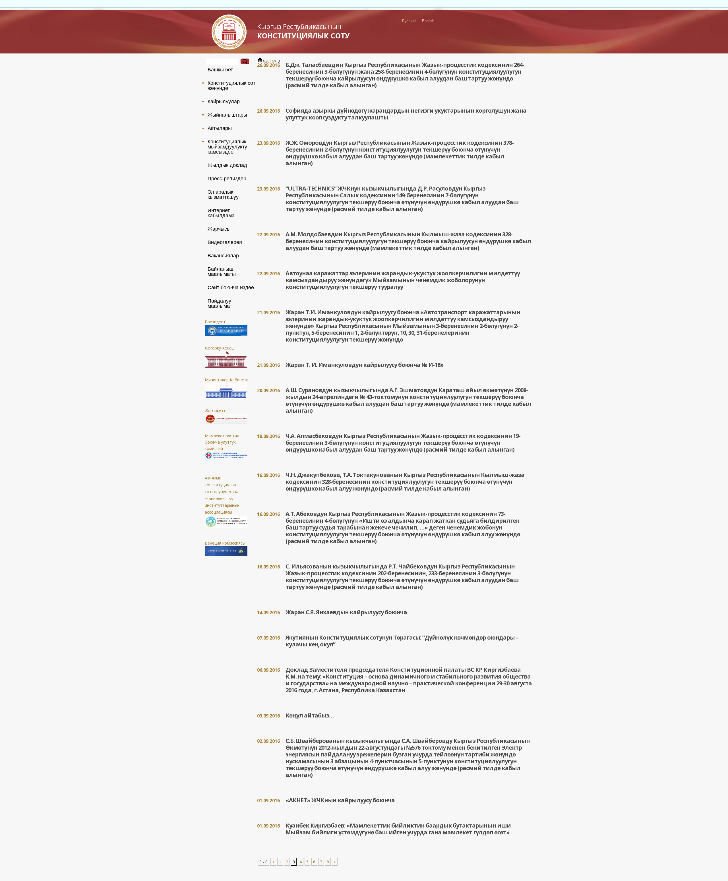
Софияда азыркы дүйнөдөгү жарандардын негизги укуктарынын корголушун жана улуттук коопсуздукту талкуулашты (406, 114)
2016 (269, 61)
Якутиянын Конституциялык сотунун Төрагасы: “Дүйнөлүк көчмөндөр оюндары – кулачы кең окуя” (402, 641)
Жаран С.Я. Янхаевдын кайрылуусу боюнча (346, 612)
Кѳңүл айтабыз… (310, 715)
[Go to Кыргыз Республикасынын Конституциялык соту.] (260, 61)
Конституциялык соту (303, 31)
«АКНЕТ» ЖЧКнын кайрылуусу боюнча (340, 800)
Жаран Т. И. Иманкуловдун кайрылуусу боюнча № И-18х (364, 365)
